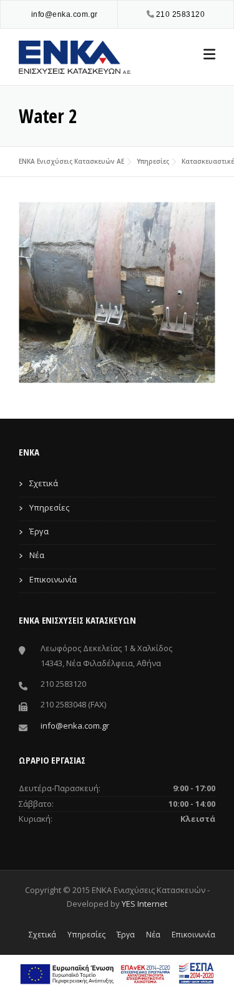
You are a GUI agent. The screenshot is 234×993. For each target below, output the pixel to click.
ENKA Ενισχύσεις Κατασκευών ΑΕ (71, 161)
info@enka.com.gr (64, 14)
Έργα (39, 531)
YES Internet (144, 903)
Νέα (36, 555)
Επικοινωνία (53, 579)
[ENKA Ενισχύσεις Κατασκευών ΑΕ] (75, 56)
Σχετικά (43, 483)
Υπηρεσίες (153, 161)
